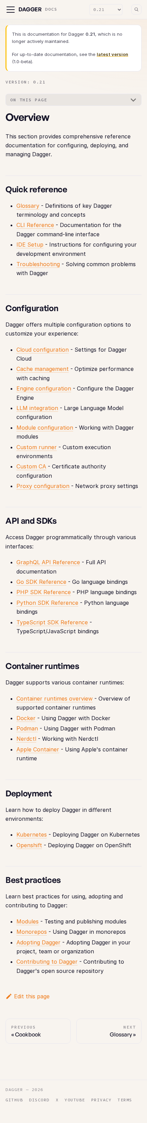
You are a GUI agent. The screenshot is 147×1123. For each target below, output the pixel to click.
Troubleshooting (38, 264)
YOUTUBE (75, 1099)
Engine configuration (43, 388)
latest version (112, 54)
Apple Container (37, 749)
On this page (28, 99)
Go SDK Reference (41, 581)
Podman (27, 728)
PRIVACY (101, 1099)
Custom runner (36, 447)
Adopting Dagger (38, 942)
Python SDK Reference (47, 602)
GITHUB (14, 1099)
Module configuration (44, 427)
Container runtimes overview (54, 698)
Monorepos (31, 931)
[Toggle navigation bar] (10, 9)
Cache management (42, 368)
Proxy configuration (42, 486)
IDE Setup (29, 244)
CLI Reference (35, 225)
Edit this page (32, 996)
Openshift (29, 845)
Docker (26, 718)
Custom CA (31, 466)
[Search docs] (136, 9)
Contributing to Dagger (47, 961)
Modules (27, 921)
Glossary (27, 205)
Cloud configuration (42, 349)
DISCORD (39, 1099)
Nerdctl (26, 738)
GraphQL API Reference (48, 562)
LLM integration (37, 408)
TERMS (125, 1099)
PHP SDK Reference (43, 592)
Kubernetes (31, 834)
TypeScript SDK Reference (52, 622)
